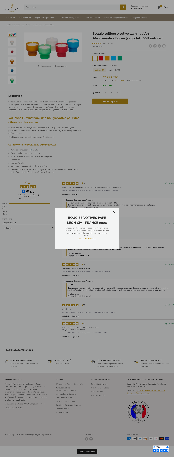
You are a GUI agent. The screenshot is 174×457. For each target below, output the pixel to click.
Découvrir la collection (87, 238)
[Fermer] (114, 212)
